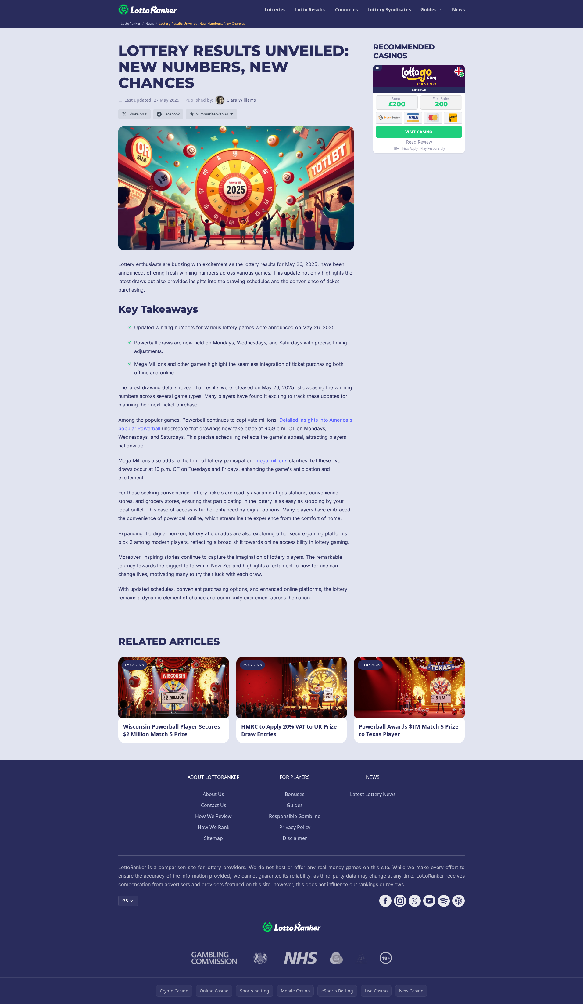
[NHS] (301, 958)
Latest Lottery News (373, 794)
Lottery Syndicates (389, 9)
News (458, 9)
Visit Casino (419, 131)
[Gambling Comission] (214, 958)
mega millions (272, 460)
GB (125, 901)
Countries (346, 9)
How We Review (213, 816)
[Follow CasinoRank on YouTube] (429, 901)
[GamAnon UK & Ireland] (361, 958)
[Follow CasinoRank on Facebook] (385, 901)
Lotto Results (310, 9)
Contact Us (213, 805)
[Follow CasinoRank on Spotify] (444, 901)
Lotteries (275, 9)
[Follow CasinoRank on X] (415, 901)
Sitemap (213, 838)
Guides (428, 9)
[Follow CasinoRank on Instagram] (400, 901)
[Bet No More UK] (336, 958)
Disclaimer (295, 838)
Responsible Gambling (295, 816)
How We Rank (214, 827)
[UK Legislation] (260, 958)
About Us (213, 794)
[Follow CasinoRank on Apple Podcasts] (458, 901)
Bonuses (295, 794)
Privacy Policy (294, 827)
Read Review (419, 141)
